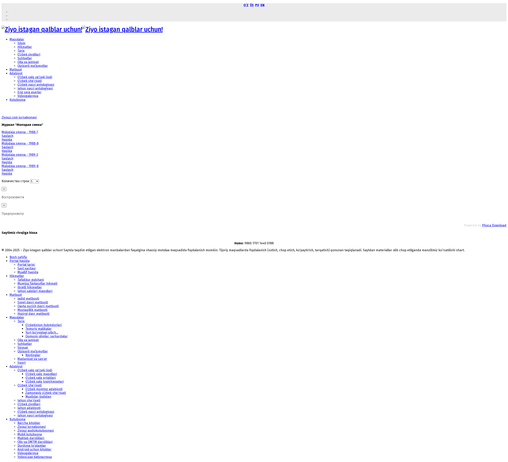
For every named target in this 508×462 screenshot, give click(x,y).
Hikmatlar (24, 47)
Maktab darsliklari (30, 438)
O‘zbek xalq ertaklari (40, 378)
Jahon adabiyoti (28, 408)
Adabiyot (16, 73)
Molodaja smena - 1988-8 (20, 143)
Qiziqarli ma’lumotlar (32, 66)
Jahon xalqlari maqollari (34, 291)
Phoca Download (494, 225)
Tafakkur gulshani (30, 280)
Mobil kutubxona (29, 434)
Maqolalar (17, 39)
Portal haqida (20, 261)
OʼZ (245, 5)
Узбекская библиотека (34, 457)
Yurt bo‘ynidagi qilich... (41, 332)
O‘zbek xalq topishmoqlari (44, 381)
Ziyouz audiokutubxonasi (35, 430)
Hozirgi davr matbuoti (33, 314)
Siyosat (22, 347)
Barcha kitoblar (28, 423)
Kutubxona (17, 100)
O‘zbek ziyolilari (28, 54)
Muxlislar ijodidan (38, 396)
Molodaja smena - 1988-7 (20, 132)
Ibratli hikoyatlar (29, 287)
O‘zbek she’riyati (29, 81)
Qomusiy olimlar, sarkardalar (46, 336)
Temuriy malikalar (38, 329)
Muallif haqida (27, 272)
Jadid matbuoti (28, 298)
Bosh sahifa (18, 257)
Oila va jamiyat (28, 62)
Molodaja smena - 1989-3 (20, 155)
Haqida (7, 139)
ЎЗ (252, 5)
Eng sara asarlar (29, 92)
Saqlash (7, 136)
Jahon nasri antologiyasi (35, 88)
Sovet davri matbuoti (32, 302)
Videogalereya (27, 96)
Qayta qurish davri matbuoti (38, 306)
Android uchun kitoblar (34, 449)
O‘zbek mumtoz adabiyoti (44, 389)
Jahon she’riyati (28, 400)
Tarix (21, 51)
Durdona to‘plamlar (31, 446)
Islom (21, 43)
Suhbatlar (24, 58)
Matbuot (16, 69)
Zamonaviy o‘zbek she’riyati (45, 393)
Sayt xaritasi (26, 268)
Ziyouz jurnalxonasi (31, 427)
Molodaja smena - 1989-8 (20, 166)
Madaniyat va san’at (32, 359)
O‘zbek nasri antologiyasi (35, 85)
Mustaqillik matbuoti (32, 310)
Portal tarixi (26, 265)
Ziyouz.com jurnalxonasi (19, 117)
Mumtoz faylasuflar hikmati (37, 283)
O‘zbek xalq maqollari (41, 374)
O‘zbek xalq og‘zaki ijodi (34, 77)
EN (263, 5)
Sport (21, 363)
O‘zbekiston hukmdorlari (43, 325)
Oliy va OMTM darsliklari (35, 442)
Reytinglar (32, 355)
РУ (257, 5)
